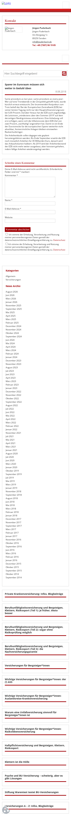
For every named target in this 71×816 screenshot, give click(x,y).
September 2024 (14, 336)
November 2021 (13, 432)
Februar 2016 (12, 556)
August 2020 (12, 453)
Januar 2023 (11, 388)
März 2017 (11, 529)
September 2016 (14, 546)
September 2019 (14, 474)
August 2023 (12, 367)
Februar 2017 (12, 532)
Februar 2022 (12, 426)
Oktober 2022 (12, 398)
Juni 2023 (10, 374)
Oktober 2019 (12, 470)
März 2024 (11, 350)
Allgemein (10, 276)
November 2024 (13, 329)
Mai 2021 (10, 439)
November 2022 (13, 395)
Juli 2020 (10, 457)
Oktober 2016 (12, 543)
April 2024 (11, 346)
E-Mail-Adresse (13, 208)
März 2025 (11, 319)
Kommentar (11, 175)
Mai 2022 (10, 415)
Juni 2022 (10, 412)
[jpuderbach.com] (31, 3)
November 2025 (13, 305)
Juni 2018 (10, 501)
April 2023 (11, 377)
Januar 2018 (11, 515)
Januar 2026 (11, 302)
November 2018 (13, 491)
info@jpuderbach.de (42, 41)
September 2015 (14, 570)
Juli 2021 (10, 436)
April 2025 (11, 315)
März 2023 (11, 381)
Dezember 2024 (13, 326)
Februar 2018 (12, 512)
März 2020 (11, 463)
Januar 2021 (11, 450)
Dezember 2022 (13, 391)
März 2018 (11, 508)
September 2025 (14, 308)
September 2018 (14, 494)
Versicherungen (13, 279)
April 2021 (11, 443)
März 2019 (11, 484)
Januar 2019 (11, 488)
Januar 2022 (11, 429)
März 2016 (11, 553)
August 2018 (12, 498)
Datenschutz (59, 240)
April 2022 (11, 419)
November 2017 (13, 522)
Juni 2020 (10, 460)
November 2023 (13, 364)
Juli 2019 (10, 477)
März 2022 (11, 422)
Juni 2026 (10, 295)
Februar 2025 (12, 322)
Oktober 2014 (12, 574)
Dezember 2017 (13, 518)
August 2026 (12, 291)
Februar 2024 (12, 353)
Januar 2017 (11, 536)
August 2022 (12, 405)
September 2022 (14, 401)
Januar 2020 (11, 467)
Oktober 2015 (12, 567)
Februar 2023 (12, 384)
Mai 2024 (10, 343)
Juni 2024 (10, 339)
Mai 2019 (10, 481)
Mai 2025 (10, 312)
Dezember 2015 (13, 563)
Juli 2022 (10, 408)
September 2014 (14, 577)
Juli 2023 (10, 370)
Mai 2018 (10, 505)
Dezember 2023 (13, 360)
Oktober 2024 (12, 333)
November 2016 (13, 539)
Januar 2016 (11, 560)
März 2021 (11, 446)
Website (9, 217)
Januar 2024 (11, 357)
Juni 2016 (10, 549)
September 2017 (14, 525)
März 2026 (11, 298)
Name (8, 200)
